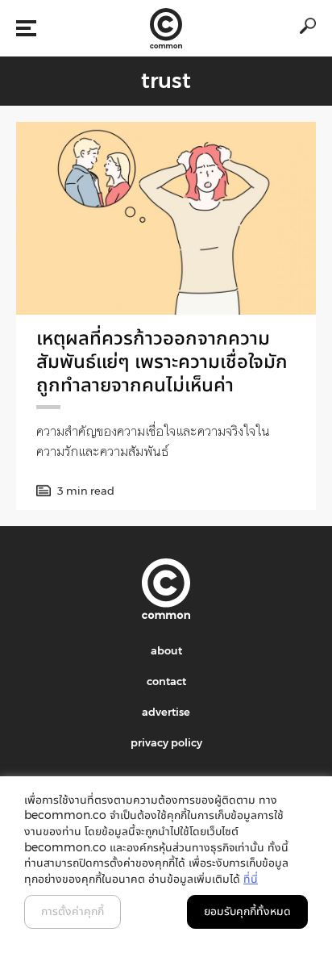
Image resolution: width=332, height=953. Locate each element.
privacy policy (166, 742)
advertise (166, 711)
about (166, 650)
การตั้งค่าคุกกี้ (72, 911)
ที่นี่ (250, 878)
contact (166, 681)
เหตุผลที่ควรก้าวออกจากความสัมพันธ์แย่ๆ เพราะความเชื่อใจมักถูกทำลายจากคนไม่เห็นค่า (162, 361)
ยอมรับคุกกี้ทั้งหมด (247, 911)
